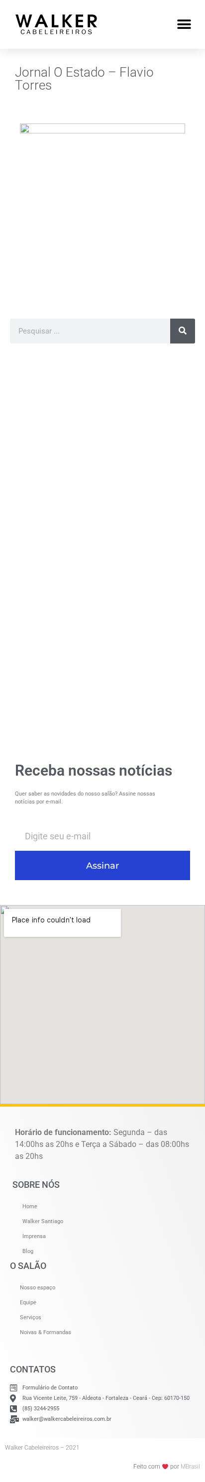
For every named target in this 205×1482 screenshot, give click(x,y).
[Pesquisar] (182, 331)
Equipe (28, 1302)
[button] (184, 24)
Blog (27, 1251)
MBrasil (190, 1466)
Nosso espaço (37, 1287)
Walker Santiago (42, 1221)
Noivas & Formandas (45, 1332)
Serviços (30, 1317)
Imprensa (34, 1236)
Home (29, 1206)
